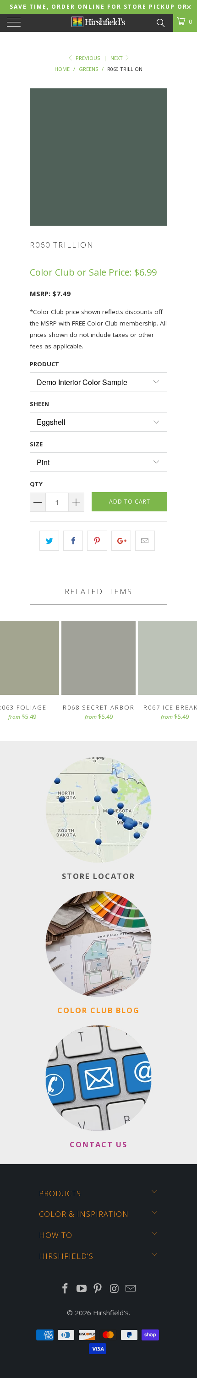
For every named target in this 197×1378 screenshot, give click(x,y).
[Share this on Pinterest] (97, 541)
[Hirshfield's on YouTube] (81, 1288)
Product (44, 364)
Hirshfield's (111, 1312)
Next (117, 57)
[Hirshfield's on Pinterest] (98, 1288)
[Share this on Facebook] (73, 541)
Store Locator (98, 876)
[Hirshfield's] (98, 23)
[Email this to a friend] (145, 541)
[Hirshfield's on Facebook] (65, 1288)
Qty (36, 484)
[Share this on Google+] (121, 541)
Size (36, 444)
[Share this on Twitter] (49, 541)
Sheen (39, 404)
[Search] (160, 21)
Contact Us (98, 1144)
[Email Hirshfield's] (131, 1288)
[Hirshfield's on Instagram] (114, 1288)
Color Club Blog (98, 1010)
